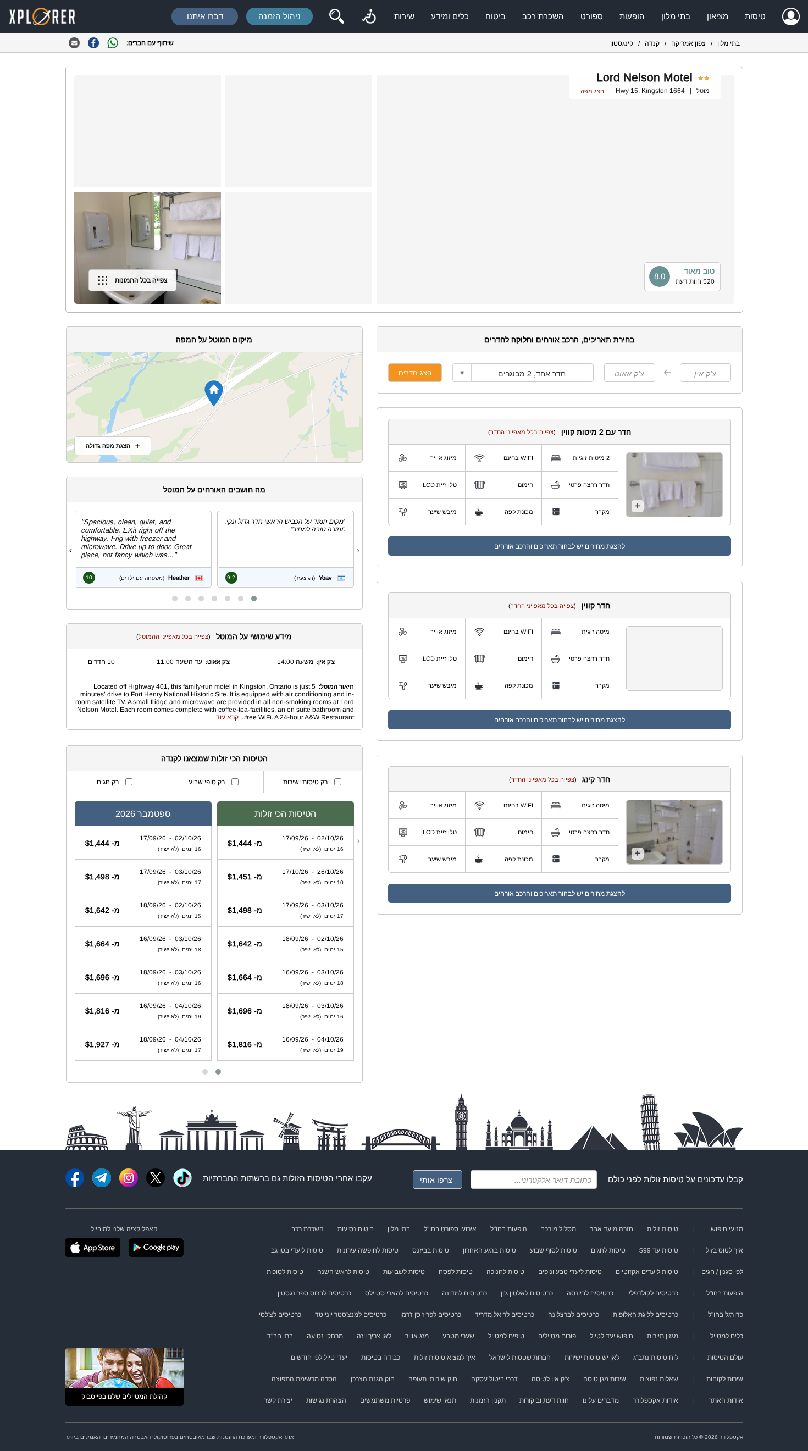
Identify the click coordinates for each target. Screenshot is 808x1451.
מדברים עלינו (601, 1400)
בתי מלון (675, 16)
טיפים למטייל (506, 1336)
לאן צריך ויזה (374, 1336)
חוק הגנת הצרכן (373, 1379)
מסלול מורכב (558, 1229)
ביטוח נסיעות (355, 1229)
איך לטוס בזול (724, 1250)
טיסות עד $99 (658, 1250)
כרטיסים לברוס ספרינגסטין (314, 1293)
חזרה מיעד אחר (611, 1229)
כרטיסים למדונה (464, 1293)
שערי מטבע (458, 1336)
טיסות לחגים (608, 1250)
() (522, 432)
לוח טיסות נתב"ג (655, 1357)
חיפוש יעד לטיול (611, 1336)
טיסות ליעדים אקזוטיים (647, 1272)
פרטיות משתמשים (385, 1400)
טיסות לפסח (456, 1272)
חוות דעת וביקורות (544, 1400)
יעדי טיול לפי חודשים (319, 1357)
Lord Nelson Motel (644, 77)
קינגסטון (621, 43)
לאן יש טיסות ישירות (592, 1357)
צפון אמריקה (688, 43)
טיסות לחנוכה (505, 1272)
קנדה (652, 43)
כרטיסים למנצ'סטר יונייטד (350, 1315)
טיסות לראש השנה (343, 1272)
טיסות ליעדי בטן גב (297, 1250)
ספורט (591, 16)
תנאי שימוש (440, 1400)
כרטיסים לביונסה (590, 1293)
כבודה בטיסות (380, 1357)
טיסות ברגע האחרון (489, 1250)
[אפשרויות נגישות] (369, 16)
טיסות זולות (664, 1179)
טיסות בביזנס (430, 1250)
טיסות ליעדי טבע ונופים (570, 1272)
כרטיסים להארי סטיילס (396, 1293)
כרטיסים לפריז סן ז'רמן (430, 1315)
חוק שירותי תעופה (432, 1379)
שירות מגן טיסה (604, 1379)
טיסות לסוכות (285, 1272)
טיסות (755, 16)
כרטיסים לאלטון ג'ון (527, 1293)
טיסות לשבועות (404, 1272)
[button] (254, 598)
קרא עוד (227, 717)
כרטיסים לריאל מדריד (504, 1315)
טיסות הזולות (305, 1178)
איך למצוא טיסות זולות (444, 1357)
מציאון (717, 16)
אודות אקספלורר (655, 1400)
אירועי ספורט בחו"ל (450, 1229)
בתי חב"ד (280, 1336)
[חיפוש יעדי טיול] (336, 16)
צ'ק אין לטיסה (550, 1379)
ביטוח (495, 16)
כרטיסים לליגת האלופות (645, 1315)
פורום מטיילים (557, 1336)
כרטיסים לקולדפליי (652, 1293)
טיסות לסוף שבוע (553, 1250)
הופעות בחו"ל (508, 1229)
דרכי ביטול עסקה (494, 1379)
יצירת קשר (278, 1400)
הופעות (632, 16)
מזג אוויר (417, 1336)
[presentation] (358, 550)
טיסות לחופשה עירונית (368, 1250)
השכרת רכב (543, 16)
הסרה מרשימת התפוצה (304, 1379)
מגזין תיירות (662, 1336)
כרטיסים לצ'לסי (280, 1315)
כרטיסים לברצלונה (573, 1315)
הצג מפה (592, 91)
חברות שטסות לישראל (520, 1357)
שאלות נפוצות (659, 1379)
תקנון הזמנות (488, 1400)
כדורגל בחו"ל (725, 1315)
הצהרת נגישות (326, 1400)
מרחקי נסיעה (325, 1336)
